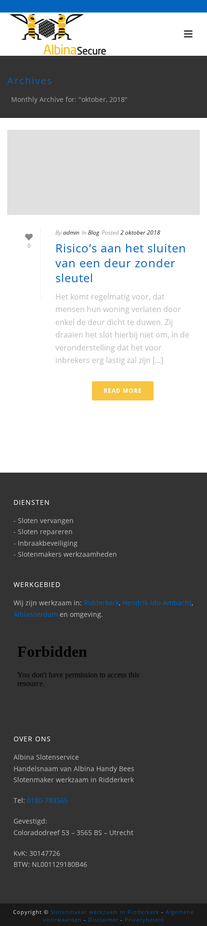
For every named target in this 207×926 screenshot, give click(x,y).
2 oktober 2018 (140, 232)
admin (71, 232)
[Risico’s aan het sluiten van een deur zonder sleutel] (103, 172)
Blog (93, 232)
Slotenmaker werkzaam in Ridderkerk (105, 911)
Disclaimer (103, 919)
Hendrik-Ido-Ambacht (157, 602)
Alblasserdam (35, 614)
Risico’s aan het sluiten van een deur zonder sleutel (120, 263)
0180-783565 (47, 800)
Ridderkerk (101, 602)
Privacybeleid (144, 919)
